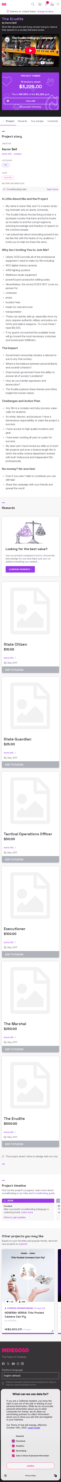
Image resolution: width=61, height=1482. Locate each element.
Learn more (27, 1212)
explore (23, 1244)
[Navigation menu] (58, 4)
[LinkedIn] (22, 1364)
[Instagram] (18, 1364)
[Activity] (46, 4)
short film (8, 177)
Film (6, 165)
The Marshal (15, 1023)
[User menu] (52, 4)
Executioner (14, 928)
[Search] (33, 4)
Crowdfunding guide (44, 1193)
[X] (8, 1364)
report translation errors (25, 1385)
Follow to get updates (15, 1217)
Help (25, 1193)
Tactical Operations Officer (28, 833)
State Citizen (15, 644)
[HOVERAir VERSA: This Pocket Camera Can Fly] (28, 1275)
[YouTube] (13, 1364)
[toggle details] (53, 1332)
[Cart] (39, 4)
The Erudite (12, 18)
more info (7, 153)
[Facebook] (3, 1364)
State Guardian (17, 739)
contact (17, 153)
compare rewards (19, 569)
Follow (30, 101)
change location (45, 11)
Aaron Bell (11, 22)
